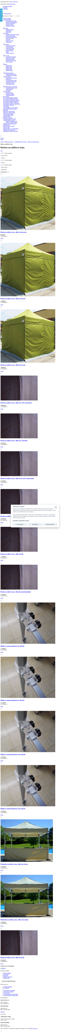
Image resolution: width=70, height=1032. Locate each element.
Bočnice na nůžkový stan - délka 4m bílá (12, 554)
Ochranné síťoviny (10, 82)
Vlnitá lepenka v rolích (11, 74)
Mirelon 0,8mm (9, 70)
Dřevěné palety (6, 125)
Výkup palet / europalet (8, 991)
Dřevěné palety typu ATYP (9, 130)
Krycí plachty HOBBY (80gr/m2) (10, 97)
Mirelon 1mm (9, 69)
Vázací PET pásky (10, 48)
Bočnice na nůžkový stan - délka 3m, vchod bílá (14, 440)
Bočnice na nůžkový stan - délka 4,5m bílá (12, 957)
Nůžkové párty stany (7, 117)
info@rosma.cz (12, 4)
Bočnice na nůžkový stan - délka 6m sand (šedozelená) (16, 592)
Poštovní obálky (6, 91)
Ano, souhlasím (20, 524)
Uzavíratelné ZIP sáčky (11, 56)
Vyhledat (2, 16)
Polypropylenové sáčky (11, 60)
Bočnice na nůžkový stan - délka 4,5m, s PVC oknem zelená (17, 478)
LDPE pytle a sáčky (10, 58)
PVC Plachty (6, 106)
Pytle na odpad (9, 61)
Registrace (5, 8)
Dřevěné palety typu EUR (9, 126)
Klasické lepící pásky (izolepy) (12, 34)
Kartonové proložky (10, 25)
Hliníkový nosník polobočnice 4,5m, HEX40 (13, 754)
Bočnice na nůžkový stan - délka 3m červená (13, 365)
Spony (7, 51)
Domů (2, 141)
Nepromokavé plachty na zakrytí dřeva (11, 104)
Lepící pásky (6, 33)
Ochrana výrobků (7, 76)
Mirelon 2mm (9, 65)
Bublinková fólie (9, 29)
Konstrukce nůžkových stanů (9, 118)
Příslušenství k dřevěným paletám (10, 131)
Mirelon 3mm (9, 66)
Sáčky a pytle (6, 55)
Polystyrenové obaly (10, 84)
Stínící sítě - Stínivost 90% (9, 111)
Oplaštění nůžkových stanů (9, 120)
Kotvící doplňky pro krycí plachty (10, 107)
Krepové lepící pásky (10, 35)
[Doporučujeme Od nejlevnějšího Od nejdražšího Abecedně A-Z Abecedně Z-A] (5, 172)
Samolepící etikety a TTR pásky (10, 86)
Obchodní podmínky (7, 6)
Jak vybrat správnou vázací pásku (10, 994)
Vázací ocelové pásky (10, 45)
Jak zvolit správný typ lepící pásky (10, 995)
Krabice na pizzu (9, 24)
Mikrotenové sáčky (10, 59)
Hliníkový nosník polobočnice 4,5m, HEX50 (13, 808)
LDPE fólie (8, 32)
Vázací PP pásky (9, 47)
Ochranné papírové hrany (11, 77)
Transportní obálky (10, 95)
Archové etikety (9, 89)
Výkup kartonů (6, 993)
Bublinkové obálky (10, 94)
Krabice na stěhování (10, 23)
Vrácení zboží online (8, 981)
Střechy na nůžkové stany (11, 121)
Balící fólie (5, 28)
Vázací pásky (6, 44)
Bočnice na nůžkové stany (11, 122)
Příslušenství (8, 42)
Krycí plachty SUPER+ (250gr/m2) (11, 102)
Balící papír (8, 79)
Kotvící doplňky (6, 116)
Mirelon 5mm (9, 68)
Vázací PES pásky (10, 49)
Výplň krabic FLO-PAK (11, 80)
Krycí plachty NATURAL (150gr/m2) (11, 100)
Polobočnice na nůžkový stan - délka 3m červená (14, 864)
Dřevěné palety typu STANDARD (10, 128)
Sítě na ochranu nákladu (8, 113)
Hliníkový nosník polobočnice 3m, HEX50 (12, 700)
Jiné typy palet (6, 127)
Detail (2, 238)
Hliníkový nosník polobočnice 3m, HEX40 (12, 646)
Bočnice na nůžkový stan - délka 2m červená (13, 298)
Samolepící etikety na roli (11, 87)
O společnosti (6, 988)
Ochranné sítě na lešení (8, 115)
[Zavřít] (55, 507)
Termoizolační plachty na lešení (10, 108)
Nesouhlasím (35, 524)
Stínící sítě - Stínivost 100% (9, 112)
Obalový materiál (7, 18)
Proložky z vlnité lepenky (11, 75)
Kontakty (5, 7)
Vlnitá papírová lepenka (8, 73)
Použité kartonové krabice (11, 22)
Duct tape (8, 39)
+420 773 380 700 (13, 1)
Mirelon (5, 64)
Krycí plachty (6, 96)
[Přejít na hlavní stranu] (6, 13)
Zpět (2, 150)
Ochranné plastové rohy (11, 81)
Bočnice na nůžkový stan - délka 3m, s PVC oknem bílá (16, 402)
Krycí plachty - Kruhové (8, 105)
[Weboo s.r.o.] (33, 1028)
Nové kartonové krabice (11, 20)
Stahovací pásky (9, 50)
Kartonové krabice (7, 19)
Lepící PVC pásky (10, 38)
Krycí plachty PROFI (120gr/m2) (10, 99)
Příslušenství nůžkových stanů (9, 123)
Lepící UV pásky (9, 40)
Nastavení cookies (50, 524)
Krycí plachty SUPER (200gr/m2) (10, 101)
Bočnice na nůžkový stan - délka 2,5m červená (13, 232)
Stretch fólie (8, 30)
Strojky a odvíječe (10, 53)
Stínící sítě (5, 110)
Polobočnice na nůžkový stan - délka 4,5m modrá (14, 919)
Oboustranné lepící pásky (11, 37)
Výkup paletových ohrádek (9, 990)
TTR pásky (8, 90)
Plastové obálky (9, 92)
